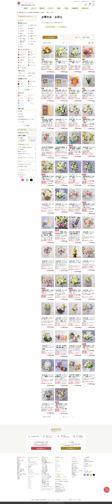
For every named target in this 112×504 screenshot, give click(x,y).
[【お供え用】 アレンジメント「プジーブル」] (61, 194)
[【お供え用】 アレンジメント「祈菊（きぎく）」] (61, 167)
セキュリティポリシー (51, 499)
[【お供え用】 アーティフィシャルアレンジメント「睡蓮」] (47, 336)
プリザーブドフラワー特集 (46, 476)
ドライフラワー (31, 465)
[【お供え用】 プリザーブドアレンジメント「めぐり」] (75, 251)
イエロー (29, 480)
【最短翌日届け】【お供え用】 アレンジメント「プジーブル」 (88, 347)
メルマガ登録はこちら (70, 448)
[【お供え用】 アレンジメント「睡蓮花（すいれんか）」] (47, 365)
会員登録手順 (74, 474)
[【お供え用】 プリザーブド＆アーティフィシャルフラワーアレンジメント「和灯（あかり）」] (75, 308)
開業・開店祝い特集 (45, 481)
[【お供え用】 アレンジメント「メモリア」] (47, 394)
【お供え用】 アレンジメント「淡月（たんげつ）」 (88, 233)
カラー (56, 467)
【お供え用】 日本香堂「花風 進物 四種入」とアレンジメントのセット (61, 347)
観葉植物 (29, 466)
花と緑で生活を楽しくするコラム (24, 164)
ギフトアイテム (31, 472)
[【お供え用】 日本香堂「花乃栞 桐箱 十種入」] (47, 110)
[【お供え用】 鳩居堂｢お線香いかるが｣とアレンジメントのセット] (75, 365)
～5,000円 (19, 73)
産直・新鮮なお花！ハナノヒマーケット (25, 157)
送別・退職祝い (20, 471)
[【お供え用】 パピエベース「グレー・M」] (88, 280)
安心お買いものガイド (75, 463)
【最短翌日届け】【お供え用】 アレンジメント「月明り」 (88, 178)
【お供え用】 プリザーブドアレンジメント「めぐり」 (75, 262)
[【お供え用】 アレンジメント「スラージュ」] (61, 280)
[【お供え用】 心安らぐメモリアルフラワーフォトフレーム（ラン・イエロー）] (61, 80)
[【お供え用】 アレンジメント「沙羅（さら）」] (88, 365)
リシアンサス (57, 466)
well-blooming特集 (45, 470)
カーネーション (58, 465)
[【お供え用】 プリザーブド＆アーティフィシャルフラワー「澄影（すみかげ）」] (61, 308)
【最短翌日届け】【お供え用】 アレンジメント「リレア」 (47, 292)
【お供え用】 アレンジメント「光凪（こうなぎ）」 (75, 63)
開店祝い (18, 467)
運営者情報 (37, 499)
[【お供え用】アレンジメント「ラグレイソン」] (61, 110)
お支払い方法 (74, 469)
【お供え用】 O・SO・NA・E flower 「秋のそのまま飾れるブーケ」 (74, 92)
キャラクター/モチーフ (32, 461)
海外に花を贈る (21, 149)
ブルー (29, 484)
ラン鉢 (29, 467)
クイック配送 (57, 475)
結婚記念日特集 (44, 471)
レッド (29, 478)
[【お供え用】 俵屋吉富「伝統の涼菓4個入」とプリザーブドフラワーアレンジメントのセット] (75, 222)
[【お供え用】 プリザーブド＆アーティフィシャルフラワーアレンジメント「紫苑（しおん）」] (47, 251)
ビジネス (50, 8)
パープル (29, 483)
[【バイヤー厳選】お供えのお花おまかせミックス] (61, 222)
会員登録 (73, 473)
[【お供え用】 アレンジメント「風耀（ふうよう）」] (61, 51)
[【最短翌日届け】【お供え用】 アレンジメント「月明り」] (88, 167)
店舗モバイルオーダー (59, 487)
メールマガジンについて (88, 465)
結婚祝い (18, 466)
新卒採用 (70, 499)
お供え (66, 8)
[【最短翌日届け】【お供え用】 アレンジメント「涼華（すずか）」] (47, 167)
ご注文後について (87, 460)
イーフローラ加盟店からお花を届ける (25, 147)
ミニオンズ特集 (44, 466)
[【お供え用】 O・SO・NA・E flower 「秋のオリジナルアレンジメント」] (88, 51)
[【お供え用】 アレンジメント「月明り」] (75, 167)
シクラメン (57, 461)
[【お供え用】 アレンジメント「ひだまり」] (47, 194)
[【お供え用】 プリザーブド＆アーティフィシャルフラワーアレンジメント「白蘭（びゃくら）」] (61, 251)
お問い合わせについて (87, 466)
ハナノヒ (19, 155)
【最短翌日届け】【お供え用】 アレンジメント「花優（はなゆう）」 (61, 405)
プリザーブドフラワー (32, 462)
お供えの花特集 (44, 467)
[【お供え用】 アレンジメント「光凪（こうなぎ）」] (75, 51)
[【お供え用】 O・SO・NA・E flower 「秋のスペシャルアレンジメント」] (47, 51)
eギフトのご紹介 (58, 485)
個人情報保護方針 (43, 499)
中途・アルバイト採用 (77, 499)
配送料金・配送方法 (75, 468)
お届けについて (74, 465)
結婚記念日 (75, 8)
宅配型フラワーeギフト (22, 151)
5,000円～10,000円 (31, 73)
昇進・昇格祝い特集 (45, 483)
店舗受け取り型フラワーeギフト (24, 153)
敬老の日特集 (44, 460)
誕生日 (25, 8)
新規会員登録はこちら (41, 448)
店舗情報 (56, 486)
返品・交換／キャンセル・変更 (77, 470)
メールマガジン (74, 475)
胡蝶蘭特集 (44, 482)
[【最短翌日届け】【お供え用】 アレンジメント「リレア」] (47, 280)
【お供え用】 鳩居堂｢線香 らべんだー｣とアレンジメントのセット (47, 149)
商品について (74, 464)
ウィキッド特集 (44, 465)
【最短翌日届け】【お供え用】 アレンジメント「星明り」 (88, 121)
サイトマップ (65, 499)
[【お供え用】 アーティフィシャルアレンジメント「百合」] (88, 308)
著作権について (59, 499)
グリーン (29, 485)
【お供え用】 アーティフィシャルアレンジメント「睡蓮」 (47, 347)
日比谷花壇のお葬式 (58, 491)
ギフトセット (30, 471)
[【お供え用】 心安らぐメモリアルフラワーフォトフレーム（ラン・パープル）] (47, 80)
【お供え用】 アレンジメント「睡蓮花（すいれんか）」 (47, 376)
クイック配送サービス (48, 22)
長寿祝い (18, 472)
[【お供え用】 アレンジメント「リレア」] (88, 251)
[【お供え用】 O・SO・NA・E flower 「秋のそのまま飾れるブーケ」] (75, 80)
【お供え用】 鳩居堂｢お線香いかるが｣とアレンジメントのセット (75, 376)
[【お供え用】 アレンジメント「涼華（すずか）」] (88, 137)
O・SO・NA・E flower (50, 26)
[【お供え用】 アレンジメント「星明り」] (75, 110)
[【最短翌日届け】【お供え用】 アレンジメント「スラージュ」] (75, 280)
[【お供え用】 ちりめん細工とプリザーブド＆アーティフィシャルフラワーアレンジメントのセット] (75, 336)
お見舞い (18, 477)
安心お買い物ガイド (85, 1)
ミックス (29, 488)
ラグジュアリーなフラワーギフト (47, 488)
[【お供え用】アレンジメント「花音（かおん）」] (75, 194)
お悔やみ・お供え (20, 460)
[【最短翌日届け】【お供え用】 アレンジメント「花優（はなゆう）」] (61, 394)
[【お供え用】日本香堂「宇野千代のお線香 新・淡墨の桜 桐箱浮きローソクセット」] (47, 222)
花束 (29, 460)
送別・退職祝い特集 (45, 473)
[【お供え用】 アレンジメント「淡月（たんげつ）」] (88, 222)
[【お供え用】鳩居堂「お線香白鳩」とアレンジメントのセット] (61, 137)
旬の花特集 (44, 472)
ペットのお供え (62, 26)
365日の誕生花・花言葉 (22, 166)
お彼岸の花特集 (44, 461)
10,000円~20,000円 (21, 75)
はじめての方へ (77, 1)
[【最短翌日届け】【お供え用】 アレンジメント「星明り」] (88, 110)
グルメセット (30, 470)
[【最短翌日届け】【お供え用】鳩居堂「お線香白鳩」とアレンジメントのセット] (75, 137)
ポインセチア (57, 460)
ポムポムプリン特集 (45, 478)
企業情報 (32, 499)
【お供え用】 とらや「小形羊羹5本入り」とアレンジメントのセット (61, 376)
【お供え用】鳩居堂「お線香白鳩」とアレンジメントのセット (61, 149)
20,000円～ (30, 75)
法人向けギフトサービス (23, 132)
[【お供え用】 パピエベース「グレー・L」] (47, 308)
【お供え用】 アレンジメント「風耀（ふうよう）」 (61, 63)
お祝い (18, 476)
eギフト (34, 8)
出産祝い (18, 465)
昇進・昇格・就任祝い (21, 470)
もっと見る (27, 89)
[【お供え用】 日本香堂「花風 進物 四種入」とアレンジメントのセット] (61, 336)
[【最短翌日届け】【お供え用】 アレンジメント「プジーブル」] (88, 336)
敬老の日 (42, 8)
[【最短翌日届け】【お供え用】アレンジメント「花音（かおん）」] (88, 194)
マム (56, 462)
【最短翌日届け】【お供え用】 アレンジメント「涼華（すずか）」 (47, 178)
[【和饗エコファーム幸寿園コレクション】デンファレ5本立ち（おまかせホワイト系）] (88, 80)
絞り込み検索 (51, 37)
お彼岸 (18, 461)
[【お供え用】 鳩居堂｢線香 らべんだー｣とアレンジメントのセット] (47, 137)
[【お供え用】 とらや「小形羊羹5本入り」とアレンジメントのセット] (61, 365)
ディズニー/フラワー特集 (46, 477)
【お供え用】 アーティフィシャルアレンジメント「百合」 (88, 319)
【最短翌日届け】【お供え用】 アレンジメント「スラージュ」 (75, 292)
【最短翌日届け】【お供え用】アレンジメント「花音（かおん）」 (88, 206)
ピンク (29, 479)
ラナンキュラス (58, 471)
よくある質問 (92, 1)
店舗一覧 (84, 8)
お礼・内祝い (19, 475)
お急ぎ (58, 8)
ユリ (56, 470)
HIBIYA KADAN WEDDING (59, 490)
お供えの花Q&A (44, 468)
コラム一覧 (86, 470)
